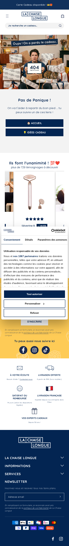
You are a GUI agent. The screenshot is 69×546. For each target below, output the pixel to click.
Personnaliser (32, 303)
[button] (7, 16)
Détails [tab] (29, 239)
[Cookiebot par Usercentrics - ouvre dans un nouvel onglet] (51, 231)
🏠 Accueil (34, 123)
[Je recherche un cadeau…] (60, 25)
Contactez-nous (26, 379)
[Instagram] (34, 350)
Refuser (34, 312)
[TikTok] (45, 350)
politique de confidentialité (36, 332)
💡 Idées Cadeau (34, 132)
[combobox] (34, 25)
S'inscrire (34, 321)
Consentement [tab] (12, 239)
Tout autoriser (34, 294)
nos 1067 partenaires (25, 256)
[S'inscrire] (60, 497)
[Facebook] (23, 350)
